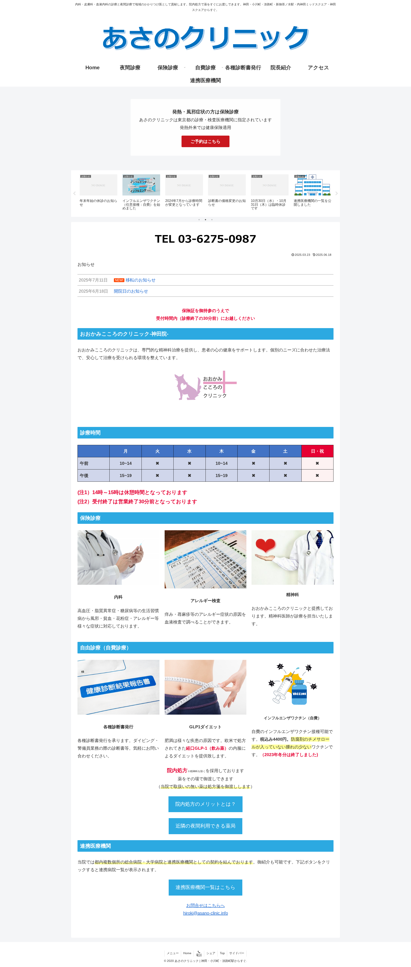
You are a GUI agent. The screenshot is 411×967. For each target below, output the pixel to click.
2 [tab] (205, 220)
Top (222, 953)
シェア (210, 953)
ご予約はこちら (205, 141)
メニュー (173, 953)
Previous (74, 193)
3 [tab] (212, 220)
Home (187, 953)
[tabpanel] (98, 193)
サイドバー (236, 953)
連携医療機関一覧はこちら (205, 887)
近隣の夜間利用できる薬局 (205, 826)
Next (337, 193)
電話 (199, 955)
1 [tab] (199, 220)
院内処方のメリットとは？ (205, 804)
